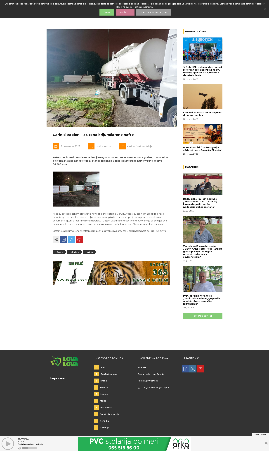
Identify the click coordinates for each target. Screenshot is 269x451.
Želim (107, 12)
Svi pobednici (202, 316)
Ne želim (125, 12)
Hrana (101, 380)
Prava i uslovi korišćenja (151, 374)
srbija (90, 252)
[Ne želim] (265, 8)
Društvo (140, 146)
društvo (75, 252)
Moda (101, 400)
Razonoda (104, 407)
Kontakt (142, 367)
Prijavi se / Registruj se (156, 387)
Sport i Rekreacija (107, 414)
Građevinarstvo (106, 374)
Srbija (149, 146)
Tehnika (102, 420)
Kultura (102, 387)
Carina (131, 146)
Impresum (58, 378)
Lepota (102, 394)
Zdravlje (102, 427)
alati (100, 367)
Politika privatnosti (148, 380)
